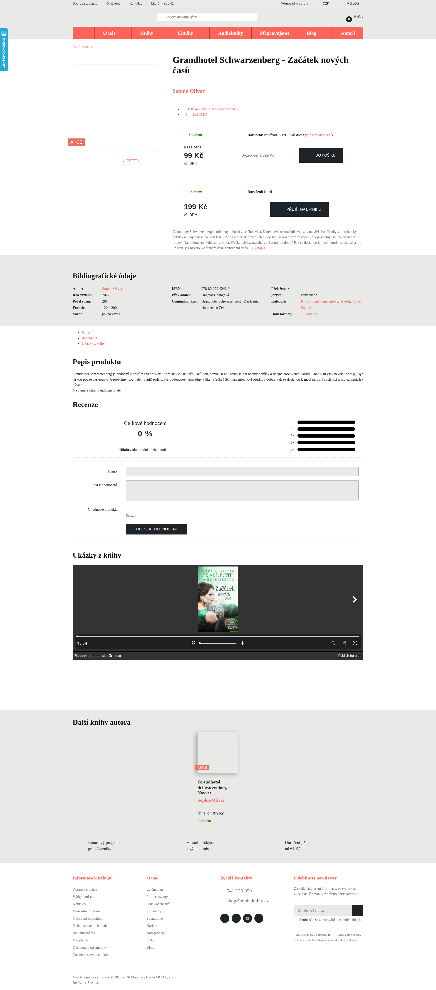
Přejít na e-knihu (304, 209)
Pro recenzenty (157, 897)
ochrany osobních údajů (309, 940)
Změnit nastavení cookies (91, 955)
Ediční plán (154, 889)
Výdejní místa (83, 897)
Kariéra (151, 926)
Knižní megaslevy (325, 301)
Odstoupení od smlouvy (90, 947)
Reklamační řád (84, 933)
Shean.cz (93, 983)
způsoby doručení (319, 135)
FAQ (150, 940)
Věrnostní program (86, 911)
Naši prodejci (156, 933)
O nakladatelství (158, 904)
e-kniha (311, 314)
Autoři (345, 301)
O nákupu (114, 3)
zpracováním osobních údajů (339, 920)
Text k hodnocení (104, 485)
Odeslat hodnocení (156, 529)
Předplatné (80, 940)
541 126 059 (238, 891)
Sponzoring (154, 918)
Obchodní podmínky (87, 918)
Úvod (77, 47)
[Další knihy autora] (135, 722)
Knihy (88, 47)
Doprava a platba (85, 3)
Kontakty (136, 3)
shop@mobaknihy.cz (248, 901)
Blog (150, 947)
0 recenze (130, 160)
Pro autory (153, 911)
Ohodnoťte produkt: (102, 509)
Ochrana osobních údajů (90, 926)
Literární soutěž (162, 3)
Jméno (112, 471)
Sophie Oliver (189, 91)
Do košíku (325, 155)
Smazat (129, 515)
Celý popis (258, 248)
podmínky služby (337, 940)
